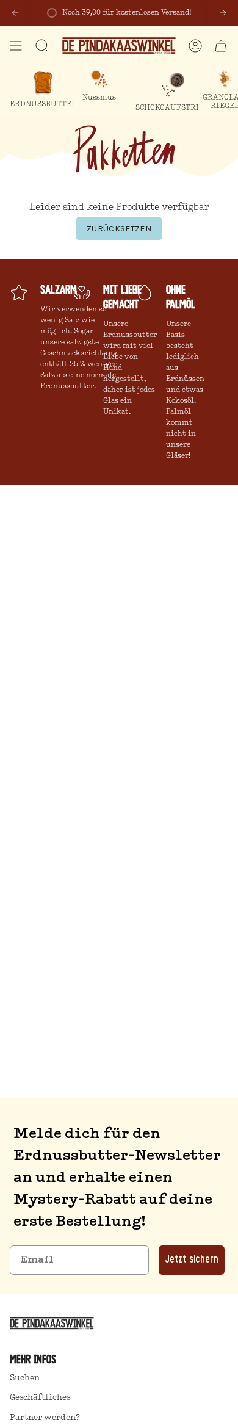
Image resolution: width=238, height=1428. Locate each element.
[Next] (222, 12)
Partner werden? (45, 1418)
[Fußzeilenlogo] (54, 1323)
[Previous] (15, 12)
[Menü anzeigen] (16, 46)
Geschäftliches (40, 1397)
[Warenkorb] (221, 46)
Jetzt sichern (191, 1260)
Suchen (25, 1378)
